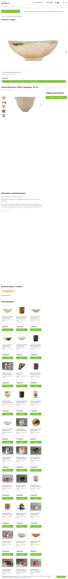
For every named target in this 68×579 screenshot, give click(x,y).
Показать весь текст (5, 210)
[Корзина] (66, 2)
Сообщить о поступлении (56, 97)
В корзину (34, 81)
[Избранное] (63, 2)
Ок (61, 576)
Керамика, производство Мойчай (8, 74)
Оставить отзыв (8, 291)
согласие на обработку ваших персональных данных (28, 576)
